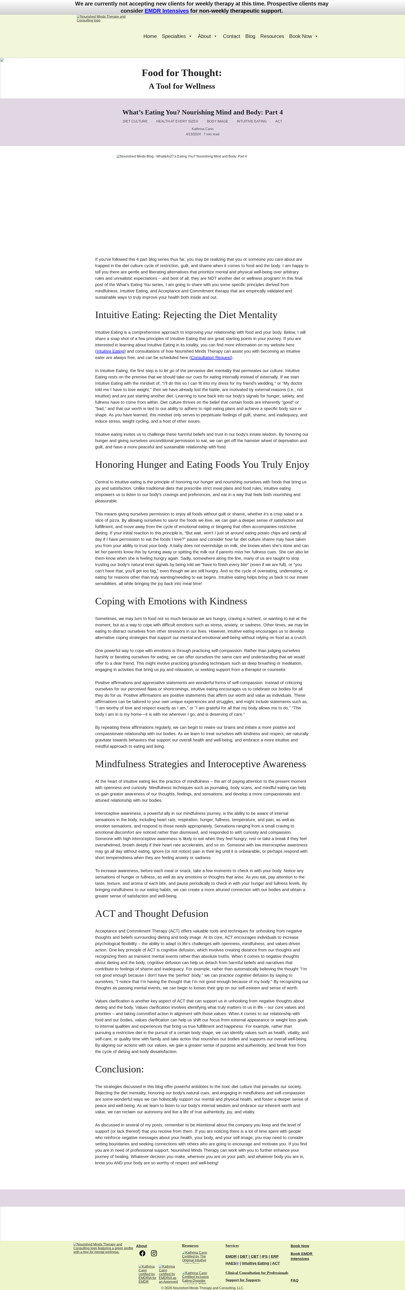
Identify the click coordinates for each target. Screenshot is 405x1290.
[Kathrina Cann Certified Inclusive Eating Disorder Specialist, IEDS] (199, 1277)
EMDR (231, 1256)
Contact (231, 36)
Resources (272, 36)
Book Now (300, 1246)
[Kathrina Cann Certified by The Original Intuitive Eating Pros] (199, 1257)
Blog (250, 36)
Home (150, 36)
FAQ (294, 1280)
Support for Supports (243, 1280)
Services (232, 1245)
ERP (275, 1256)
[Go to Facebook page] (144, 1253)
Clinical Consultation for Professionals (256, 1273)
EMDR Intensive (165, 11)
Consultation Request (211, 357)
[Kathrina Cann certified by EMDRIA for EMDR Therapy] (148, 1274)
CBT (255, 1256)
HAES (230, 1263)
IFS (265, 1256)
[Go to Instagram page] (154, 1253)
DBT (244, 1256)
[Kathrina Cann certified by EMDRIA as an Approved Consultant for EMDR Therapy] (168, 1274)
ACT (276, 1263)
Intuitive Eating (110, 351)
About (141, 1246)
